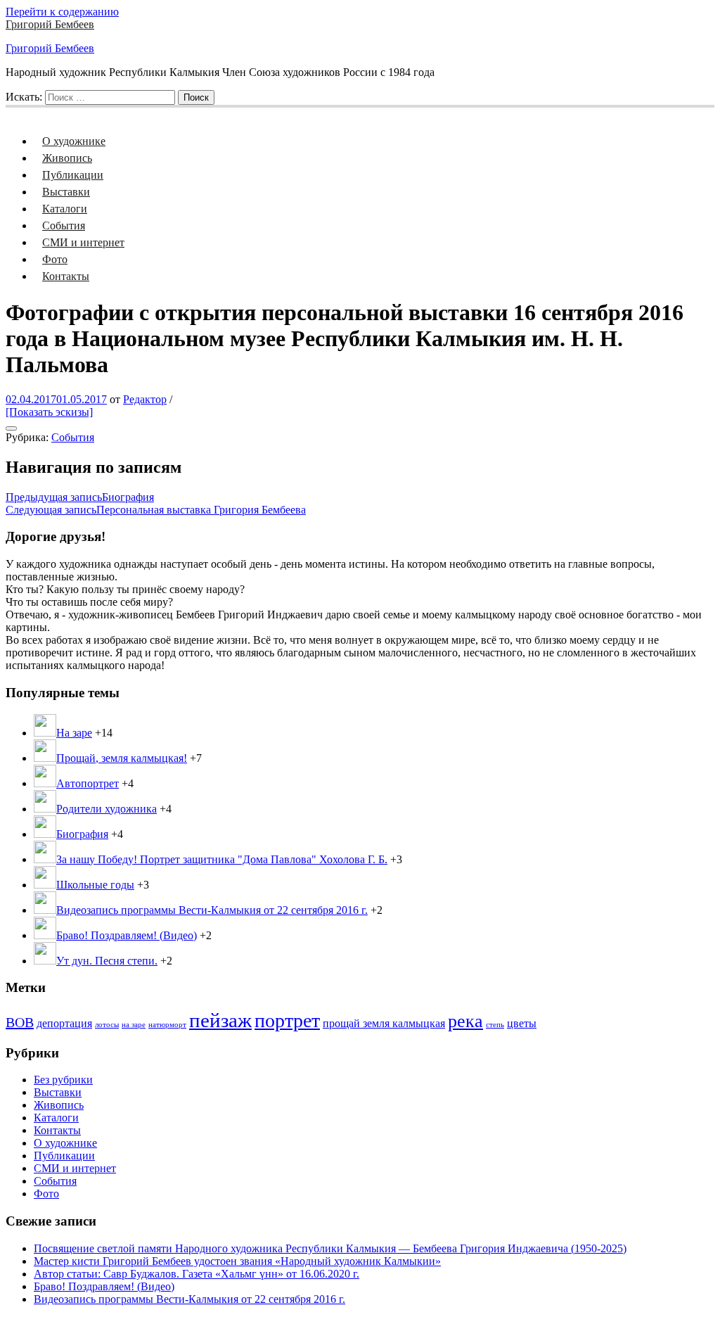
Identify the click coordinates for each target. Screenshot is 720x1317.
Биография (82, 834)
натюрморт (167, 1025)
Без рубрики (63, 1080)
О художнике (73, 141)
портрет (287, 1020)
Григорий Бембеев (50, 24)
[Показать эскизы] (49, 412)
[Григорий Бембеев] (14, 112)
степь (495, 1025)
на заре (134, 1025)
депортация (64, 1023)
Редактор (145, 399)
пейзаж (220, 1020)
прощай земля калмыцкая (384, 1023)
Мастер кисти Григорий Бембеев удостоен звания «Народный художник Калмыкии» (237, 1261)
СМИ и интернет (83, 242)
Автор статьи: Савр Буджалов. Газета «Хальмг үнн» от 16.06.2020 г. (196, 1274)
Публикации (72, 175)
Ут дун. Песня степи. (107, 961)
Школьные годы (95, 885)
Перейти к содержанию (62, 12)
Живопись (67, 158)
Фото (55, 259)
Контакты (65, 276)
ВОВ (20, 1022)
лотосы (107, 1025)
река (465, 1021)
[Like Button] (11, 428)
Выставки (66, 192)
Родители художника (106, 809)
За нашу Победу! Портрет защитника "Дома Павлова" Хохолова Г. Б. (221, 859)
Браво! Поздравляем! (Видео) (126, 935)
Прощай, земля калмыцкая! (121, 758)
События (63, 225)
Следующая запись (156, 510)
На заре (74, 733)
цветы (521, 1023)
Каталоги (64, 209)
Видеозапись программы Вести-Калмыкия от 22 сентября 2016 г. (212, 910)
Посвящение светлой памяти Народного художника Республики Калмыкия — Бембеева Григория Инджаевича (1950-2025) (330, 1248)
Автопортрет (87, 783)
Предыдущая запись (80, 497)
